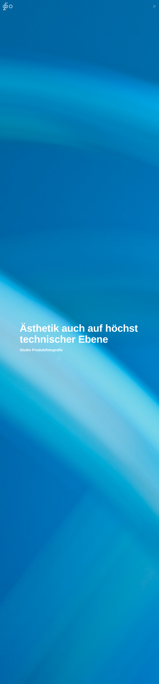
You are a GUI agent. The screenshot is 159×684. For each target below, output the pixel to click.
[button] (154, 6)
